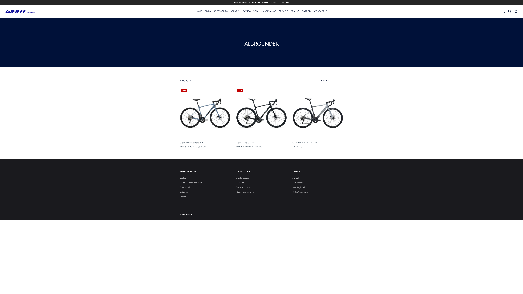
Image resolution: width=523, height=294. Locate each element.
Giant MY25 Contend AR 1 (192, 142)
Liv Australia (241, 182)
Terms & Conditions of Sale (191, 182)
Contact (183, 177)
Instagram (184, 192)
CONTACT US (320, 11)
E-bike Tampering (300, 192)
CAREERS (306, 11)
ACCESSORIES (221, 11)
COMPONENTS (250, 11)
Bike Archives (298, 182)
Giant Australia (242, 177)
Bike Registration (299, 187)
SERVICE (283, 11)
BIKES (208, 11)
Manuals (295, 177)
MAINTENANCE (268, 11)
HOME (199, 11)
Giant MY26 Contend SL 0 (304, 142)
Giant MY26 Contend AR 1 (248, 142)
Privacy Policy (186, 187)
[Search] (510, 11)
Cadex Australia (243, 187)
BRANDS (295, 11)
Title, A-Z (325, 80)
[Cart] (516, 11)
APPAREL (235, 11)
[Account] (503, 11)
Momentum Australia (245, 192)
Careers (183, 196)
